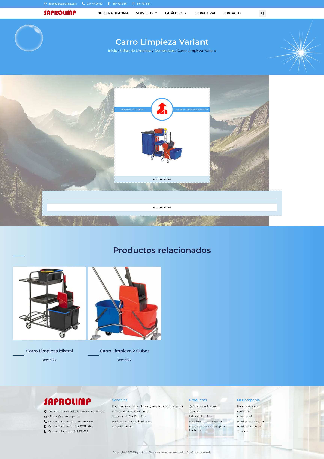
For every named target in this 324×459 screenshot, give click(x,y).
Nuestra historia (113, 13)
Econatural (205, 13)
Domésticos (164, 51)
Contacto (232, 13)
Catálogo (173, 13)
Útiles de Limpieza (135, 51)
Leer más (49, 359)
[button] (262, 13)
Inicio (112, 51)
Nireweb (205, 452)
